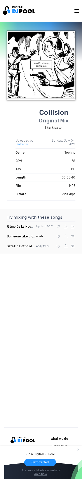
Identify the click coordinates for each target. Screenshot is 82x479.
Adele (39, 236)
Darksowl (22, 144)
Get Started (40, 462)
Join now (40, 474)
